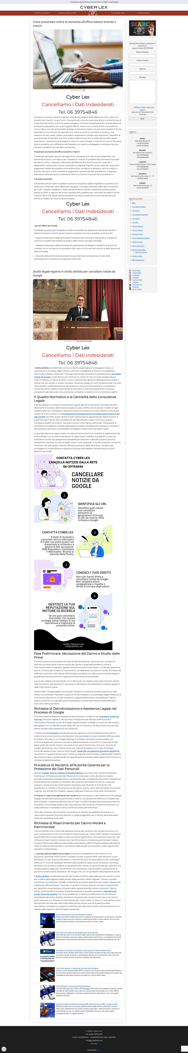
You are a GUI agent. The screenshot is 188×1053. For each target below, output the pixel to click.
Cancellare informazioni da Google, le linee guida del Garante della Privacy (83, 950)
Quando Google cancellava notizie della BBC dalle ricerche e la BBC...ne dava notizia (87, 1004)
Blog (134, 203)
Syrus (99, 1050)
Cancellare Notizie (67, 13)
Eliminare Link (118, 13)
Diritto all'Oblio (42, 13)
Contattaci (136, 218)
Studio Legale (137, 256)
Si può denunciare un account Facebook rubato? (74, 914)
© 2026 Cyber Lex (94, 1031)
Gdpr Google (144, 13)
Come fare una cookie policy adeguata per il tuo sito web (77, 932)
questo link (49, 230)
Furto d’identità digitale (141, 238)
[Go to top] (4, 1049)
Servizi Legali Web (139, 250)
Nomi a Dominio (138, 246)
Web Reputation (138, 260)
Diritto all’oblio (137, 230)
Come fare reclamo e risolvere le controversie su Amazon (77, 968)
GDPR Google (137, 242)
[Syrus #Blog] (94, 7)
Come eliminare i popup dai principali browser (73, 986)
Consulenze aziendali (140, 215)
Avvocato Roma (141, 252)
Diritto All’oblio (137, 226)
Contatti (135, 222)
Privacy (94, 1044)
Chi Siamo (136, 211)
